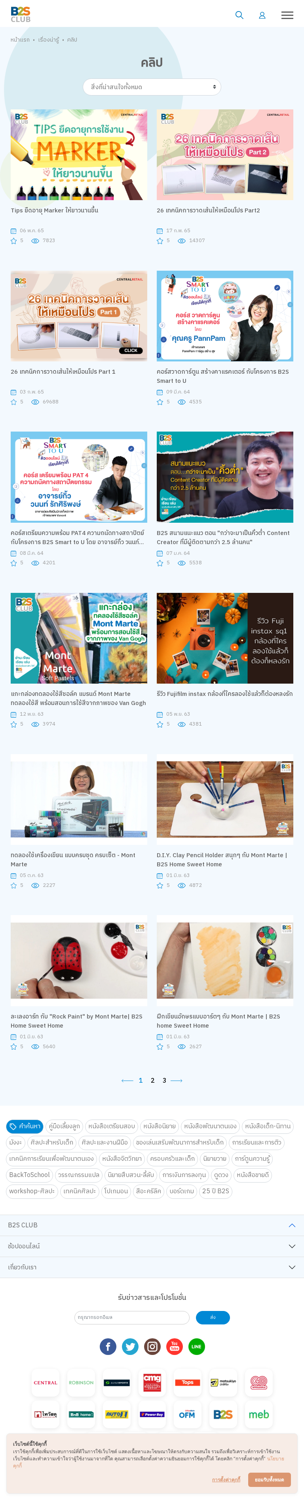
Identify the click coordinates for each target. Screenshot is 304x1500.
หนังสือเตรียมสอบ (111, 1126)
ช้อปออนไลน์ (24, 1246)
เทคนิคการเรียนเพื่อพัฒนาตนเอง (51, 1159)
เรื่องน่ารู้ (48, 40)
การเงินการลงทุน (184, 1175)
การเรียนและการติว (256, 1142)
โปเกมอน (116, 1191)
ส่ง (213, 1317)
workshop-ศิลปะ (32, 1191)
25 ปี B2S (215, 1191)
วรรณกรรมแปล (78, 1175)
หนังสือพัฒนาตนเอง (210, 1126)
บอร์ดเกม (181, 1191)
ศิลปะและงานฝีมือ (105, 1142)
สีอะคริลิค (148, 1191)
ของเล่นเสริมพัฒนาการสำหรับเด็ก (180, 1142)
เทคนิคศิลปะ (79, 1191)
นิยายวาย (214, 1159)
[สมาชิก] (262, 15)
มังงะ (15, 1142)
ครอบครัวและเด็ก (172, 1159)
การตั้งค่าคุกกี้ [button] (226, 1480)
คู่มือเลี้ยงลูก (64, 1126)
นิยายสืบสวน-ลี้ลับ (131, 1175)
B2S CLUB (23, 1225)
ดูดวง (221, 1175)
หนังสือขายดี (253, 1175)
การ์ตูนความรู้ (252, 1159)
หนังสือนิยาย (159, 1126)
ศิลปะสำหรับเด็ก (51, 1142)
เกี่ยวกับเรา (22, 1267)
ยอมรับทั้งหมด (269, 1480)
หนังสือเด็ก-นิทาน (268, 1126)
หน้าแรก (20, 40)
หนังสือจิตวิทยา (122, 1159)
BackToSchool (29, 1175)
